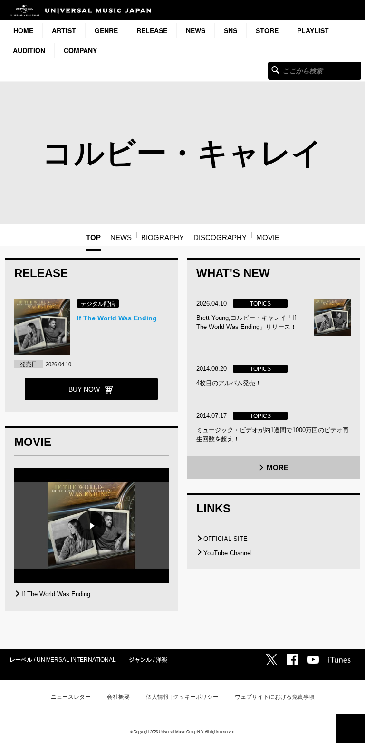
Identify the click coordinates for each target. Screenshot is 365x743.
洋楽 (161, 659)
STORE (267, 30)
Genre (106, 30)
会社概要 (118, 697)
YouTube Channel (227, 553)
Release (151, 30)
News (195, 30)
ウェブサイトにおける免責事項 (275, 697)
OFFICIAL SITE (225, 538)
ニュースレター (71, 697)
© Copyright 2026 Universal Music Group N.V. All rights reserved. (182, 731)
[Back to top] (350, 728)
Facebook (292, 659)
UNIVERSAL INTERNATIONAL (76, 659)
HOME (23, 30)
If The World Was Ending (117, 318)
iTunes (339, 660)
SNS (230, 30)
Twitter (271, 659)
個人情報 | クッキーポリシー (182, 697)
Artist (64, 30)
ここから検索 (275, 70)
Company (80, 50)
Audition (29, 50)
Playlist (313, 30)
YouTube (313, 660)
